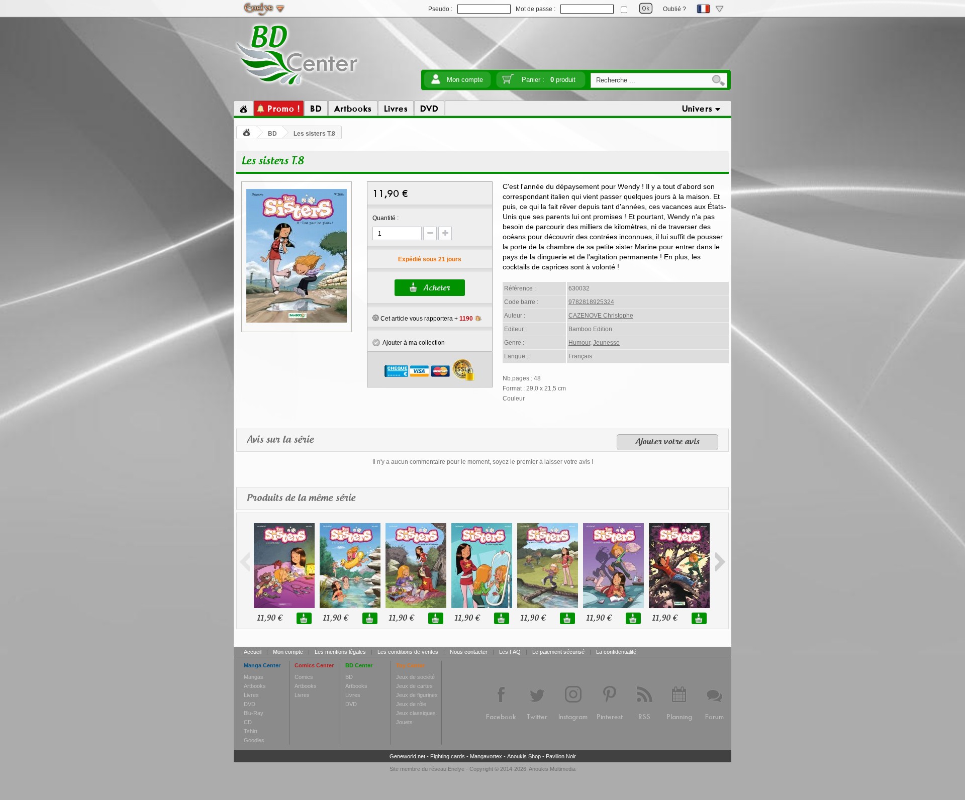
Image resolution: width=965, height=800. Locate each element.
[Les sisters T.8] (296, 321)
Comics (304, 677)
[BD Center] (297, 86)
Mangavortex (486, 756)
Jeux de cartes (414, 686)
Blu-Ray (253, 713)
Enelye (456, 769)
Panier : (548, 79)
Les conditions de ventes (407, 652)
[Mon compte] (435, 82)
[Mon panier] (508, 82)
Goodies (254, 740)
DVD (249, 704)
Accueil (252, 652)
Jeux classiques (416, 713)
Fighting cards (447, 756)
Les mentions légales (340, 652)
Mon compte (465, 79)
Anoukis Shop (524, 756)
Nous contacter (469, 652)
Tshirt (250, 731)
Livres (251, 695)
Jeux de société (415, 677)
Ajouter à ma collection (412, 342)
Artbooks (255, 686)
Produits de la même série (301, 498)
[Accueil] (243, 108)
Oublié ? (674, 9)
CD (248, 722)
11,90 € (269, 618)
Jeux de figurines (417, 695)
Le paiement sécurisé (558, 652)
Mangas (253, 677)
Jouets (404, 722)
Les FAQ (510, 652)
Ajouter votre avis (667, 442)
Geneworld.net (407, 756)
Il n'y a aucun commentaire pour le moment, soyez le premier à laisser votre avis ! (482, 461)
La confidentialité (616, 652)
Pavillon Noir (561, 756)
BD (272, 133)
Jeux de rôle (411, 704)
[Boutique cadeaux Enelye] (375, 318)
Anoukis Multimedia (552, 769)
